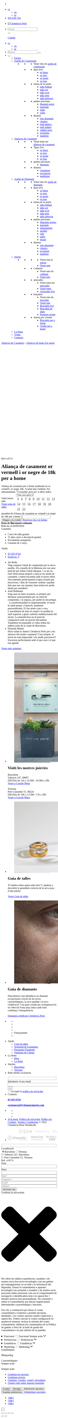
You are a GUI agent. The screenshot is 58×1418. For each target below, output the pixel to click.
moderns (44, 135)
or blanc (44, 72)
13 (53, 499)
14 (18, 504)
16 (29, 504)
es (15, 15)
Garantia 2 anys (22, 1030)
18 (39, 504)
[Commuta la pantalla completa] (6, 1413)
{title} (11, 1397)
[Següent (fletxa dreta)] (6, 1416)
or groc (43, 75)
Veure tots (45, 277)
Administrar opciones (34, 1389)
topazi (43, 239)
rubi (42, 233)
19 (44, 504)
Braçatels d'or (47, 305)
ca (9, 9)
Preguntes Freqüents (24, 1049)
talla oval (44, 92)
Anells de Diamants (24, 179)
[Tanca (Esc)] (12, 1413)
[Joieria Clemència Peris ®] (17, 23)
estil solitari (45, 127)
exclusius (44, 133)
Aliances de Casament (25, 138)
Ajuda (17, 334)
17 (34, 504)
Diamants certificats (24, 1035)
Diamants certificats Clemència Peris (26, 1015)
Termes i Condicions (27, 1122)
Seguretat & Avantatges (26, 1046)
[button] (29, 1234)
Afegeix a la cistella (12, 520)
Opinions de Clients (24, 1052)
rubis (42, 110)
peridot (43, 231)
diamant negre (47, 104)
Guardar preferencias (12, 1392)
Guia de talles (21, 1044)
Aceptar (6, 1389)
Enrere (17, 58)
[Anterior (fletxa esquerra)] (2, 1416)
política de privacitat (33, 1091)
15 (24, 504)
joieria (43, 262)
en (15, 12)
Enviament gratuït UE (25, 1021)
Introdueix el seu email (19, 1081)
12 (48, 499)
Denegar (17, 1389)
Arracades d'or (47, 291)
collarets (44, 274)
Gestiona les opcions (18, 1374)
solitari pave (46, 130)
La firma (18, 331)
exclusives (45, 173)
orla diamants (46, 118)
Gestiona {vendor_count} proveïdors (26, 1380)
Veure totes (45, 288)
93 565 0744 (14, 553)
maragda (44, 107)
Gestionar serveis (16, 1377)
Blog (16, 1058)
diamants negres (48, 222)
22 (24, 509)
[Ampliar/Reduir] (2, 1413)
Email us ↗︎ (13, 556)
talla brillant (46, 86)
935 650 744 (14, 18)
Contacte (18, 337)
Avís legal (13, 1119)
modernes (45, 176)
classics (44, 121)
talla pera (44, 95)
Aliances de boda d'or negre (40, 343)
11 (43, 499)
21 (18, 509)
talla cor (44, 89)
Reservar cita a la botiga (35, 520)
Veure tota (45, 265)
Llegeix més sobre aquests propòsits (26, 1383)
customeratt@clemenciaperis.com (26, 1105)
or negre (44, 78)
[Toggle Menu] (9, 56)
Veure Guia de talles (18, 896)
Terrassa (18, 1070)
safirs (42, 112)
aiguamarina (46, 228)
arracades (44, 285)
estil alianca (46, 124)
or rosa (43, 81)
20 (49, 504)
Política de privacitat (29, 1119)
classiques (45, 170)
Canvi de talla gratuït (24, 1024)
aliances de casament (44, 144)
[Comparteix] (9, 1413)
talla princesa (46, 98)
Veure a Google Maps (19, 783)
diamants (44, 164)
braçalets (44, 300)
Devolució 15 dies (23, 1027)
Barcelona (19, 1067)
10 (38, 499)
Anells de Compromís (25, 61)
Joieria (17, 256)
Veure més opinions (11, 648)
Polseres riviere (47, 314)
